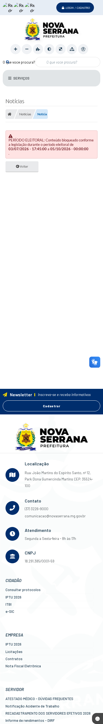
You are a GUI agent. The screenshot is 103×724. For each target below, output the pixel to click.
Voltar (23, 166)
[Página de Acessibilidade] (83, 49)
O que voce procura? (19, 62)
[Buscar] (7, 62)
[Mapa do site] (72, 49)
